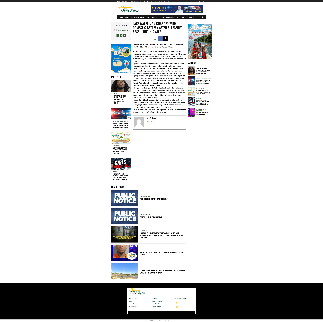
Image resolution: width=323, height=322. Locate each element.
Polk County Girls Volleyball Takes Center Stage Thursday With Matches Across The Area (120, 176)
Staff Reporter (123, 30)
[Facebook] (198, 1)
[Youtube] (205, 1)
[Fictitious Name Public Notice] (124, 216)
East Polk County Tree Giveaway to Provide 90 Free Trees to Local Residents (120, 150)
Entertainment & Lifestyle (201, 110)
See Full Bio (150, 122)
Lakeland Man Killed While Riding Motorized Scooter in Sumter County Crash (121, 125)
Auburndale (116, 93)
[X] (202, 1)
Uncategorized (145, 196)
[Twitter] (176, 307)
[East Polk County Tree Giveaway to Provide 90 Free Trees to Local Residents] (121, 138)
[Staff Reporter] (116, 30)
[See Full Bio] (155, 122)
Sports (115, 171)
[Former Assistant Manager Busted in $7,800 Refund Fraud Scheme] (124, 253)
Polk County (117, 145)
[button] (203, 17)
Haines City (143, 230)
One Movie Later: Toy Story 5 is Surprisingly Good (203, 113)
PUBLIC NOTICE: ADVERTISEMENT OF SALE (154, 199)
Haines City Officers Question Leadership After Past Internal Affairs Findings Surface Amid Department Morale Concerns (162, 235)
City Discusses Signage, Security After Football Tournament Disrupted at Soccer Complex (162, 271)
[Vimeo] (203, 1)
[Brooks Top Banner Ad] (176, 9)
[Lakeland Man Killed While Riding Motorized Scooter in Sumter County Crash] (121, 113)
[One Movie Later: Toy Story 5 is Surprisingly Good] (191, 112)
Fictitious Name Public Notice (151, 217)
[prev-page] (189, 120)
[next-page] (192, 120)
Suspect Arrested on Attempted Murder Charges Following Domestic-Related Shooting (119, 99)
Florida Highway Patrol (120, 121)
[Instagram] (200, 1)
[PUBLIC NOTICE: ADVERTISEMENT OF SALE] (124, 198)
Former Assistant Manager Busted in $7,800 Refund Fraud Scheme (161, 253)
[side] (200, 41)
